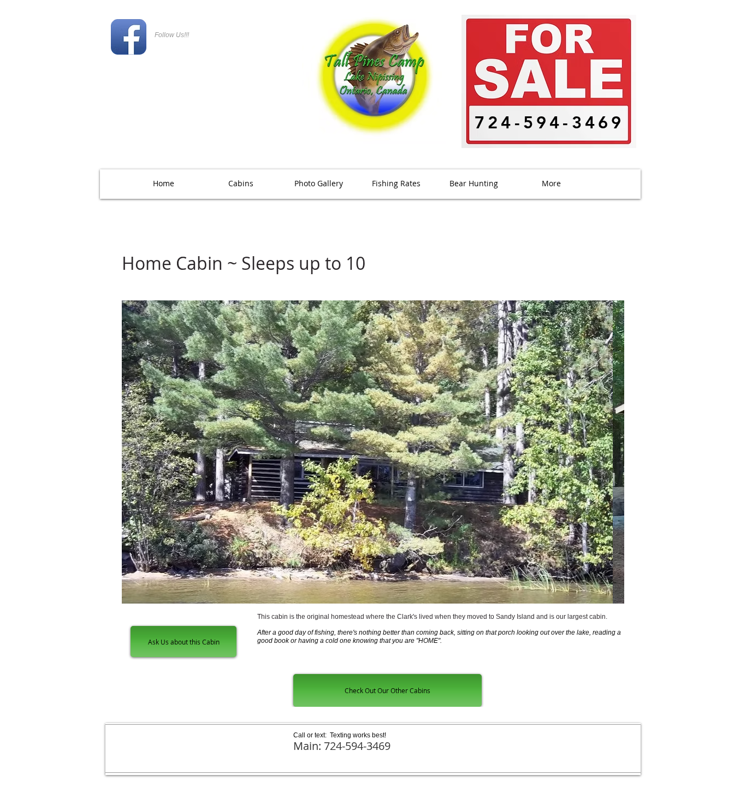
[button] (318, 183)
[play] (597, 594)
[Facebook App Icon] (128, 37)
